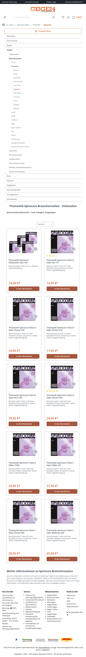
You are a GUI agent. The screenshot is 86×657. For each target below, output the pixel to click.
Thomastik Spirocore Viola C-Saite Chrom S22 (22, 531)
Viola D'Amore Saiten (17, 163)
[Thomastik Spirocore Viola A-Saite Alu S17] (62, 242)
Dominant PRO (18, 82)
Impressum (71, 595)
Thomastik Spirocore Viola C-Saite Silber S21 (60, 463)
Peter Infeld (17, 93)
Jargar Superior (16, 127)
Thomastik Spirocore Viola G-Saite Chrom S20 (60, 396)
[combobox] (31, 17)
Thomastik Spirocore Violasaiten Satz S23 (19, 261)
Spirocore (16, 89)
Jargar (13, 124)
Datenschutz (71, 604)
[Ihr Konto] (68, 17)
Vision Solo (16, 85)
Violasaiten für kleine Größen (20, 147)
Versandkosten (44, 647)
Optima (13, 135)
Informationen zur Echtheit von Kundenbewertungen (34, 625)
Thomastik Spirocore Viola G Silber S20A (22, 463)
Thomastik (14, 66)
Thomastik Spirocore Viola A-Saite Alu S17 (60, 261)
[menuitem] (33, 596)
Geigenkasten (52, 605)
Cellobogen (51, 616)
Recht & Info (72, 591)
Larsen (13, 112)
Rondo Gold (17, 78)
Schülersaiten (15, 139)
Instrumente (12, 41)
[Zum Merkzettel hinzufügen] (35, 249)
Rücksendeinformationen (35, 600)
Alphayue (16, 105)
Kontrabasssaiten (15, 155)
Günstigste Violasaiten (18, 143)
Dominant (16, 97)
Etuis (9, 176)
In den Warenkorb (24, 289)
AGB (68, 601)
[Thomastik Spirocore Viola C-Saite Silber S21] (62, 444)
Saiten (9, 50)
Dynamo (16, 70)
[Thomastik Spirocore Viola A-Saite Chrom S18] (24, 309)
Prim (12, 131)
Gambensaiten (14, 159)
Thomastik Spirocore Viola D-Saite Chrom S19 (60, 328)
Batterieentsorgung (33, 612)
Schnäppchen (12, 194)
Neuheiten (11, 36)
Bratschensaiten (15, 58)
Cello (49, 612)
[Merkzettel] (63, 17)
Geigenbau (11, 185)
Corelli (13, 116)
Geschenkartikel (13, 190)
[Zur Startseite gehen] (43, 9)
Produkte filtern (44, 31)
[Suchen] (53, 17)
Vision (15, 101)
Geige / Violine (52, 609)
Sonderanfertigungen (17, 172)
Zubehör (10, 180)
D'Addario (14, 120)
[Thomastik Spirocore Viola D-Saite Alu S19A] (24, 377)
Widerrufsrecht (72, 607)
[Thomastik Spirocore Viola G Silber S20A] (24, 444)
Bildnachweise (31, 607)
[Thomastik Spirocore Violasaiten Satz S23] (24, 242)
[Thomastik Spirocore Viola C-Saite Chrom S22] (24, 512)
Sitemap (29, 609)
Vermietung (12, 199)
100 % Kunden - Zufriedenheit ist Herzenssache (8, 597)
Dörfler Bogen (52, 607)
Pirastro (13, 62)
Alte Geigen (51, 602)
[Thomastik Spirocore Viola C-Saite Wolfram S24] (62, 512)
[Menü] (5, 17)
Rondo (15, 74)
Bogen (9, 45)
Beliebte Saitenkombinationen (20, 167)
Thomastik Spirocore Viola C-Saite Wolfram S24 (60, 531)
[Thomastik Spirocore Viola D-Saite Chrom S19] (62, 309)
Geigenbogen (52, 614)
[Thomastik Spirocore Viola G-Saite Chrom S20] (62, 377)
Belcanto (16, 108)
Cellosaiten (13, 151)
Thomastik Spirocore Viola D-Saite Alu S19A (23, 396)
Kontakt (5, 624)
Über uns (70, 598)
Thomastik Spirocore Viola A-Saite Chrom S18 (22, 328)
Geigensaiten (14, 54)
